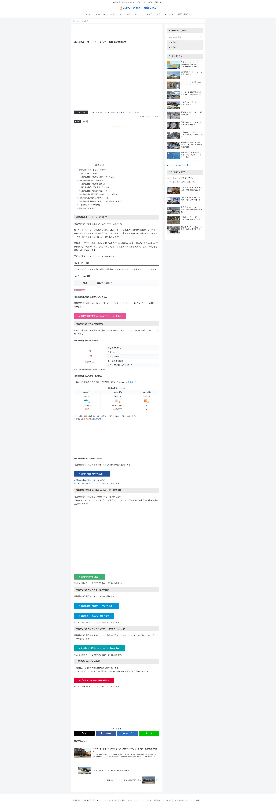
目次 (97, 165)
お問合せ (123, 800)
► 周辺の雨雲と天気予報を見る (91, 474)
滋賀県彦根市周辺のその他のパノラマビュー (98, 177)
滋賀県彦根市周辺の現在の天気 (93, 184)
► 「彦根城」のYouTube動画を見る (93, 680)
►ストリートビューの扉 (130, 112)
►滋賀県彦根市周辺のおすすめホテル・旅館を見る (99, 648)
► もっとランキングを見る (179, 165)
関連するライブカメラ (87, 208)
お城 (85, 121)
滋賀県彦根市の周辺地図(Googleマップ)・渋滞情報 (98, 194)
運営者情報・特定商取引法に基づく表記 (86, 800)
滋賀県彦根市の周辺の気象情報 (91, 180)
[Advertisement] (116, 33)
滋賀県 (78, 121)
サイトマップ (166, 800)
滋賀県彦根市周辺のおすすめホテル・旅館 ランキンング (101, 201)
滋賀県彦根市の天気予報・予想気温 (95, 187)
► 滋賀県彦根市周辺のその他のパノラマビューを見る (100, 316)
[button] (201, 37)
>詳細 (122, 388)
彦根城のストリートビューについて (93, 170)
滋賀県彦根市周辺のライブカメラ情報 (93, 198)
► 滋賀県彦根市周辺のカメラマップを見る (95, 606)
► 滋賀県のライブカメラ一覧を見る (93, 616)
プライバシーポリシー (109, 800)
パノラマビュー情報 (89, 173)
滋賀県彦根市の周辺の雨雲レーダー (95, 191)
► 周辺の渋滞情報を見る (89, 577)
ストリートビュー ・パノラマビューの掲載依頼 (144, 800)
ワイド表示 (82, 112)
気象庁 (130, 382)
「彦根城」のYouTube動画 (89, 205)
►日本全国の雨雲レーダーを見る (88, 480)
